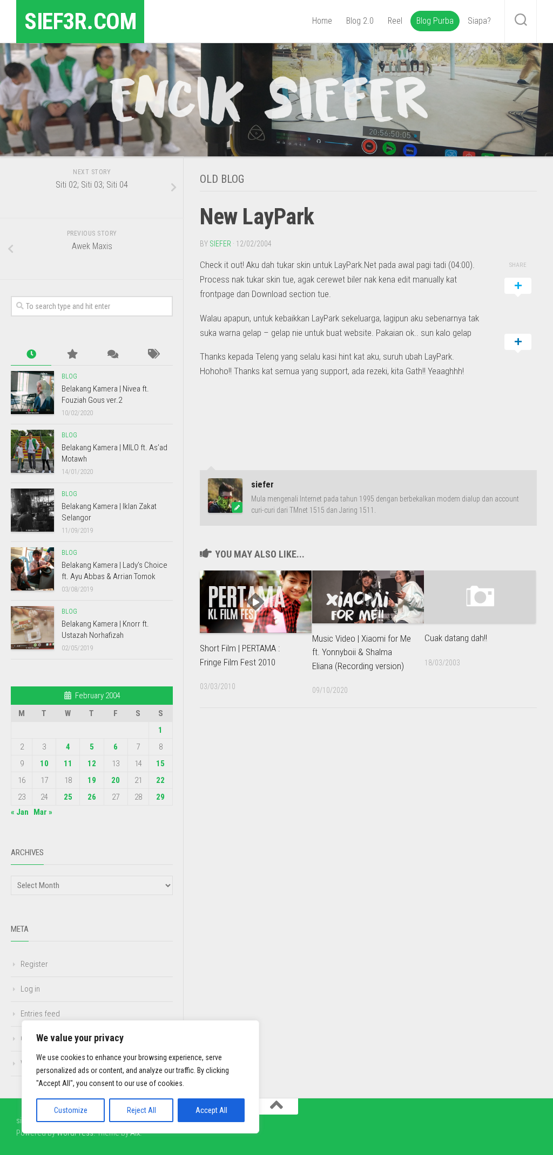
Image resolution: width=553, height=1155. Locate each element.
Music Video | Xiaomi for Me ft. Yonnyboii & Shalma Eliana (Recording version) (361, 652)
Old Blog (222, 179)
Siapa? (479, 21)
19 (91, 780)
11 (68, 763)
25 (68, 797)
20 (115, 780)
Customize (70, 1110)
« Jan (20, 812)
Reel (395, 21)
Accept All (211, 1110)
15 (160, 763)
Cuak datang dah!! (455, 637)
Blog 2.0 (360, 21)
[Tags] (152, 354)
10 (44, 763)
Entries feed (40, 1014)
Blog (69, 376)
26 (91, 797)
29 (160, 797)
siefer (220, 243)
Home (322, 21)
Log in (30, 989)
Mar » (42, 812)
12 (91, 763)
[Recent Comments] (112, 354)
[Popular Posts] (71, 354)
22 (160, 780)
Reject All (141, 1110)
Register (34, 964)
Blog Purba (435, 21)
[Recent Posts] (31, 354)
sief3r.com (80, 21)
